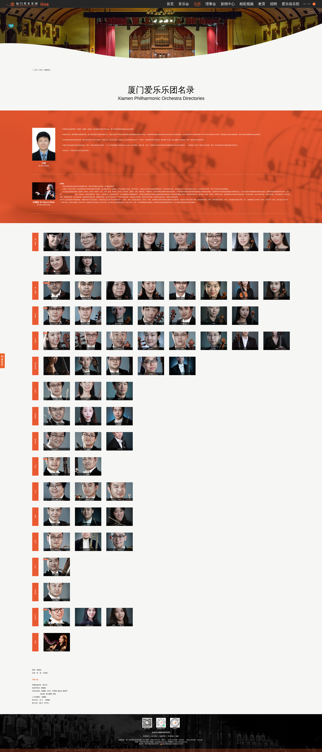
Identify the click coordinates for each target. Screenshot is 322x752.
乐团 (197, 4)
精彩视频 (246, 4)
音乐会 (183, 4)
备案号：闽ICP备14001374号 (149, 744)
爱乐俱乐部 (290, 4)
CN (304, 4)
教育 (261, 4)
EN (309, 4)
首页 (170, 4)
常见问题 (171, 736)
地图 (177, 736)
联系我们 (146, 736)
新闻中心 (228, 4)
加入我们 (154, 736)
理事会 (210, 4)
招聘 (273, 4)
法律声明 (162, 736)
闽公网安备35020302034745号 (172, 744)
